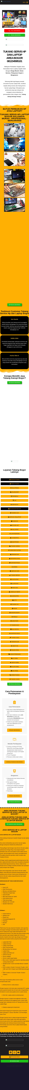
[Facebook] (10, 1052)
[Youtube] (18, 1052)
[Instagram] (14, 1052)
